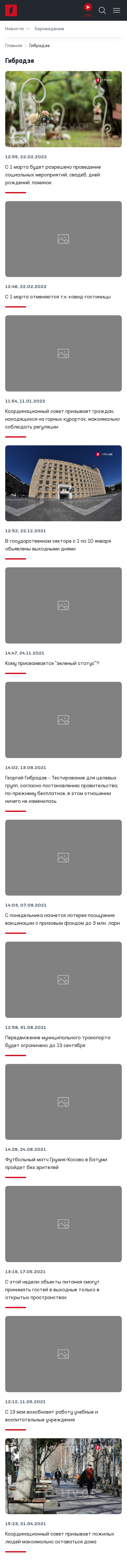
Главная (13, 45)
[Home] (11, 10)
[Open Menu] (116, 10)
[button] (17, 29)
